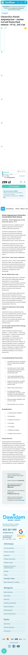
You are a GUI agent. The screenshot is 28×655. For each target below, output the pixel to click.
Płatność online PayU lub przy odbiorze (13, 192)
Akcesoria (6, 599)
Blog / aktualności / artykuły (11, 582)
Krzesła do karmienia (9, 613)
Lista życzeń (7, 631)
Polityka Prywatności (9, 559)
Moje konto (7, 623)
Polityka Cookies (8, 562)
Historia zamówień (9, 627)
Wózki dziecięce (8, 592)
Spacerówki (7, 595)
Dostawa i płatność (9, 551)
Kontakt (6, 571)
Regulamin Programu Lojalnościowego (10, 566)
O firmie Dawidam (9, 548)
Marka (5, 575)
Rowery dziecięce (9, 606)
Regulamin (7, 555)
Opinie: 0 (6, 174)
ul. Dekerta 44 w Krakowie (17, 8)
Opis (3, 208)
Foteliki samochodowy (10, 603)
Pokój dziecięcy (8, 610)
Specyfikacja (10, 208)
